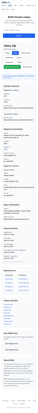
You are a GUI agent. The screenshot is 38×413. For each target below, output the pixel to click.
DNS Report (21, 401)
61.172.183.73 (23, 279)
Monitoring (5, 9)
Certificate (9, 58)
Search (19, 36)
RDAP (10, 5)
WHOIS (4, 5)
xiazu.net (7, 313)
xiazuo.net (7, 324)
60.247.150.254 (24, 283)
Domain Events (30, 5)
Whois (7, 53)
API (29, 401)
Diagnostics (9, 62)
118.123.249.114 (24, 290)
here (9, 78)
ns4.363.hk (9, 287)
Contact (22, 404)
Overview (5, 401)
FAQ (34, 401)
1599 (5, 149)
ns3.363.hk (9, 290)
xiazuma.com (8, 304)
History (19, 62)
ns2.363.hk (9, 279)
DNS (15, 5)
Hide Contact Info (13, 67)
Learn (13, 401)
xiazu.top (7, 318)
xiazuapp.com (9, 316)
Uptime (21, 5)
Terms (15, 404)
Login (13, 9)
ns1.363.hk (9, 283)
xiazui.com (7, 307)
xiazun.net (7, 310)
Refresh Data (27, 67)
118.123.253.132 (24, 287)
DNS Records (25, 53)
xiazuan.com (8, 321)
